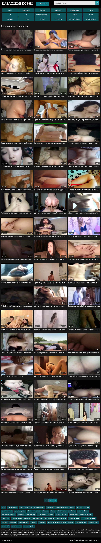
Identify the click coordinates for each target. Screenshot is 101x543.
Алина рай (50, 507)
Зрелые (26, 19)
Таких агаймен (17, 519)
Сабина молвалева (34, 511)
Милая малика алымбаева (57, 522)
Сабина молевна (74, 519)
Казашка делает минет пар (33, 519)
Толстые (42, 19)
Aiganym (21, 515)
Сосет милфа (23, 522)
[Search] (97, 3)
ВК (10, 15)
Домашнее (26, 10)
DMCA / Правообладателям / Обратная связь (84, 540)
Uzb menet (5, 526)
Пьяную (45, 511)
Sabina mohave (61, 519)
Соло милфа (49, 519)
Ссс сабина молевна (88, 519)
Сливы (91, 10)
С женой (74, 15)
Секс (10, 10)
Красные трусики (86, 515)
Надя (73, 511)
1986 (3, 507)
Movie (86, 511)
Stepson (70, 522)
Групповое (58, 19)
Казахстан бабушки (8, 515)
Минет (91, 15)
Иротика (33, 522)
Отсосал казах (39, 507)
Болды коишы (16, 526)
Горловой (42, 522)
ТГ (26, 15)
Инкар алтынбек (61, 515)
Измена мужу (12, 507)
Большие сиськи (74, 19)
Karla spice (5, 519)
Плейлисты (44, 4)
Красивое (58, 10)
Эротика (42, 10)
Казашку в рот (93, 522)
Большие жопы (91, 19)
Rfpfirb (86, 507)
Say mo (79, 507)
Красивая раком (19, 511)
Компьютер (74, 515)
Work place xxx (7, 511)
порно (17, 3)
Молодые (10, 19)
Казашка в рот (81, 522)
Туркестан (12, 522)
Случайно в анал (62, 507)
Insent (80, 511)
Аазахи (4, 522)
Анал (58, 15)
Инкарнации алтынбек (45, 515)
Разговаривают (63, 511)
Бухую (53, 511)
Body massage (31, 515)
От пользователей (42, 15)
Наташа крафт (29, 526)
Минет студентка (26, 507)
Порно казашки (7, 540)
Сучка (72, 507)
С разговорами (74, 10)
